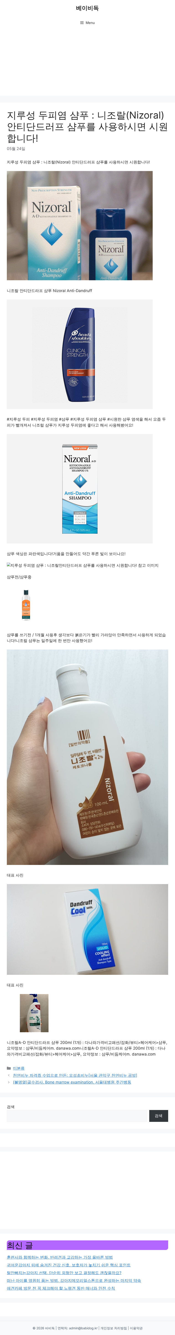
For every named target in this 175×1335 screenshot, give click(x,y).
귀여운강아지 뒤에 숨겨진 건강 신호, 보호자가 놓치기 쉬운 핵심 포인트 (69, 1265)
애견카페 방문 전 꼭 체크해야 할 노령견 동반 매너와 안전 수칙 (61, 1288)
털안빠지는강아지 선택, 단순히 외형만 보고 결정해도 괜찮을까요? (64, 1272)
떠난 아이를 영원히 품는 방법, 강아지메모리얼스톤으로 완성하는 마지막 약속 (74, 1280)
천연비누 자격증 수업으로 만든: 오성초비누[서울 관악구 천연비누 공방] (75, 1075)
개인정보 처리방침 (113, 1328)
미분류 (19, 1068)
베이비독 (87, 8)
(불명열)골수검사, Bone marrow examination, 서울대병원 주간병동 (72, 1082)
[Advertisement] (87, 64)
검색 (11, 1107)
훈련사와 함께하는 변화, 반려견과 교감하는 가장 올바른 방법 (60, 1257)
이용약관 (136, 1328)
